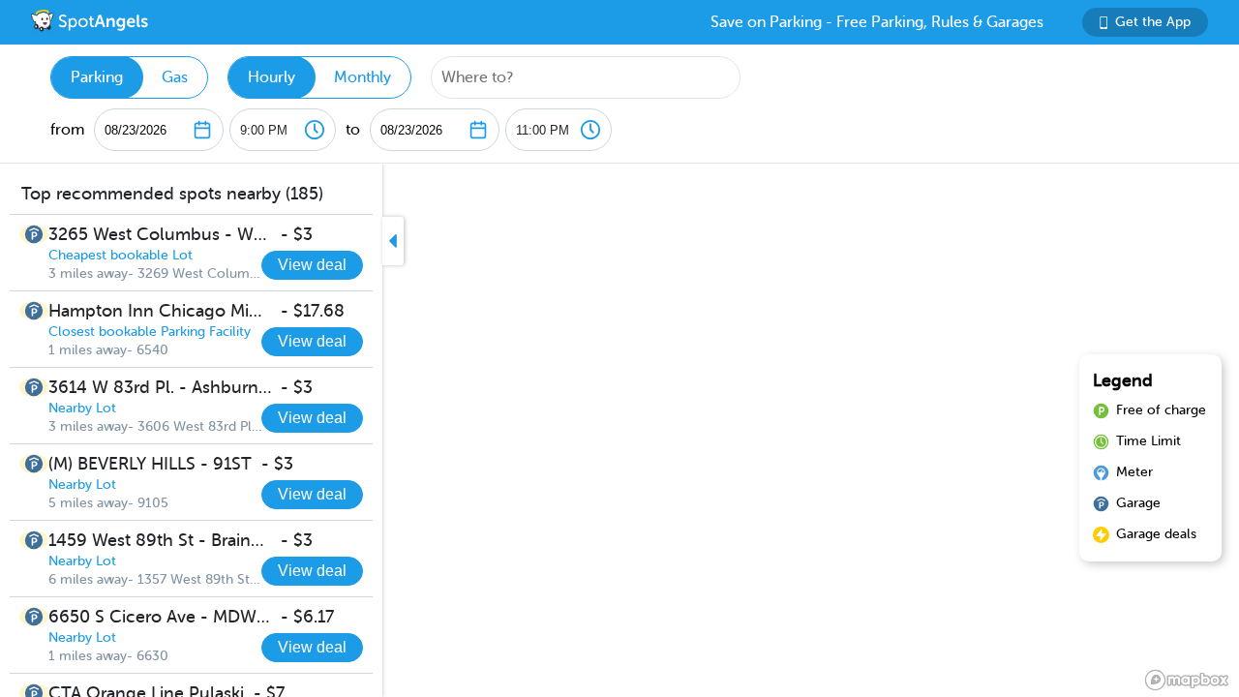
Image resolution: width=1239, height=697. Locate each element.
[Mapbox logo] (1186, 680)
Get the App (1153, 22)
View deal (312, 265)
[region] (619, 430)
